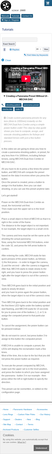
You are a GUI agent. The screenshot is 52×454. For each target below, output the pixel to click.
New (29, 419)
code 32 (19, 109)
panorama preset (31, 105)
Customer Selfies (31, 429)
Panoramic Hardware (22, 409)
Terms (30, 424)
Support (6, 419)
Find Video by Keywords (37, 55)
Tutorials (15, 16)
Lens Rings (8, 414)
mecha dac (7, 109)
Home (5, 409)
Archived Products (11, 429)
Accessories (42, 409)
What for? (21, 442)
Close (8, 60)
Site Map (7, 424)
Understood (41, 448)
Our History (45, 414)
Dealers (18, 419)
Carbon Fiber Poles (26, 414)
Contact (19, 424)
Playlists (15, 49)
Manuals (5, 16)
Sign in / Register (11, 20)
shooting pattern (13, 105)
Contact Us (27, 16)
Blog (38, 419)
